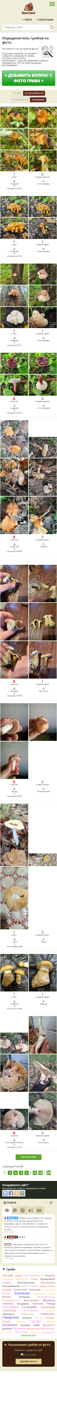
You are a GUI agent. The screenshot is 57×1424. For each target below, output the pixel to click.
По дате (17, 93)
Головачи (27, 1317)
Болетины (35, 1289)
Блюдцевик (7, 1290)
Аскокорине (7, 1279)
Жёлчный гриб (32, 1328)
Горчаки (39, 1317)
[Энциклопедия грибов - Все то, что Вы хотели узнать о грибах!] (28, 9)
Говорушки (10, 1317)
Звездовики (47, 1328)
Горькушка (50, 1318)
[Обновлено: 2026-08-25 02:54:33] (51, 1202)
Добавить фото (28, 1361)
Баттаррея (6, 1282)
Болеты (6, 1293)
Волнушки (24, 1296)
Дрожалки (49, 1325)
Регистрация (46, 19)
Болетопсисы (49, 1289)
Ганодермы (22, 1303)
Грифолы (20, 1321)
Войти (28, 19)
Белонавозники (25, 1282)
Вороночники (31, 1300)
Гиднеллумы (47, 1307)
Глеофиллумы (47, 1314)
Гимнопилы (9, 1310)
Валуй (52, 1293)
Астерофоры (22, 1279)
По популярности (34, 93)
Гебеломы (37, 1303)
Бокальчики (20, 1289)
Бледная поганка (47, 1286)
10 (35, 1172)
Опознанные (38, 99)
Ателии (34, 1279)
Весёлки (6, 1296)
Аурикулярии (47, 1278)
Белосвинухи (47, 1282)
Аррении (50, 1275)
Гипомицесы (30, 1310)
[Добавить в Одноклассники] (16, 1193)
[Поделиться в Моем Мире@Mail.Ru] (22, 1193)
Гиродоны (50, 1310)
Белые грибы (29, 1286)
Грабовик (6, 1321)
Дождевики (10, 1325)
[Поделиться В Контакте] (5, 1193)
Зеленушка (7, 1332)
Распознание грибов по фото (29, 1345)
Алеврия (18, 1275)
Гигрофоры (10, 1307)
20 (40, 1172)
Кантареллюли (48, 1332)
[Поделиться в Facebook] (11, 1193)
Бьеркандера (39, 1293)
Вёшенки (49, 1300)
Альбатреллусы (33, 1275)
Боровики (22, 1293)
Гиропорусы (8, 1314)
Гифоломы (27, 1314)
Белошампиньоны (11, 1286)
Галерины (8, 1303)
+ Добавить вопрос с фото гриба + (28, 77)
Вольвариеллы (11, 1300)
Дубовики (7, 1328)
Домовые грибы (30, 1325)
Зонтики (21, 1332)
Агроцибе (7, 1275)
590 (49, 1172)
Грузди (36, 1321)
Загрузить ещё (28, 1157)
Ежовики (19, 1328)
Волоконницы (46, 1296)
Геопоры (50, 1303)
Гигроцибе (29, 1307)
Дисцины (50, 1321)
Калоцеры (35, 1332)
